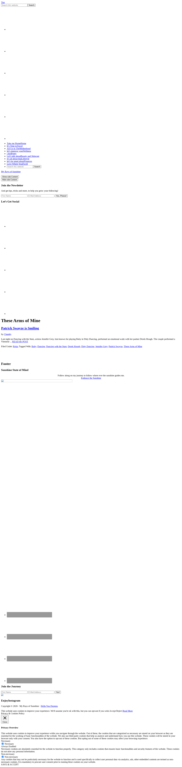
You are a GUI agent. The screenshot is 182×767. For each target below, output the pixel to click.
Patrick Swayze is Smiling (20, 328)
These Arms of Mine (133, 346)
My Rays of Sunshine (11, 171)
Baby (34, 346)
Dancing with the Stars (56, 346)
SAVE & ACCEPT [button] (10, 764)
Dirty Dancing (87, 346)
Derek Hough (74, 346)
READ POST (20, 341)
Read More (128, 711)
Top (3, 2)
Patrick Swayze (116, 346)
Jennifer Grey (101, 346)
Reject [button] (119, 711)
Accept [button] (112, 711)
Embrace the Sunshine (91, 378)
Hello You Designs (49, 706)
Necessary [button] (5, 741)
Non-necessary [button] (8, 754)
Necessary (9, 744)
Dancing (41, 346)
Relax (15, 346)
